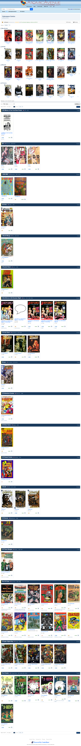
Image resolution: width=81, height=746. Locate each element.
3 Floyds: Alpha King (7, 641)
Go (14, 106)
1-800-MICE (5, 174)
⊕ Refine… (77, 104)
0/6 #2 (16, 164)
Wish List (46, 6)
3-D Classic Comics (7, 457)
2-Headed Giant (6, 267)
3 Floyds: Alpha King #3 (32, 664)
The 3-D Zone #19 (71, 629)
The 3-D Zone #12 (31, 629)
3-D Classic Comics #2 (5, 479)
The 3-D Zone (5, 581)
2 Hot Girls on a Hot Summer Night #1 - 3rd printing (20, 319)
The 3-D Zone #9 (4, 631)
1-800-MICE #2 (4, 196)
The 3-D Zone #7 (58, 603)
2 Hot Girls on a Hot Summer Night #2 (33, 321)
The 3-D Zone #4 (31, 604)
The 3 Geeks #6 (44, 695)
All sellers (22, 11)
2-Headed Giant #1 (4, 289)
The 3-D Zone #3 (18, 603)
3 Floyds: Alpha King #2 (19, 664)
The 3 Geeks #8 (71, 695)
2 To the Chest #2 (18, 353)
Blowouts (4, 65)
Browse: (2, 25)
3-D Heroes (5, 518)
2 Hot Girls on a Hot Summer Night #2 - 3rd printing (46, 321)
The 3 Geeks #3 (4, 695)
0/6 (3, 143)
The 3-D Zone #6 (44, 603)
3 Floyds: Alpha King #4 (46, 664)
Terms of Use (49, 739)
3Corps (4, 362)
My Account (29, 6)
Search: (4, 11)
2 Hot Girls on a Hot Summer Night (11, 298)
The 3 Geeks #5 (31, 695)
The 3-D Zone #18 (58, 631)
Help (34, 6)
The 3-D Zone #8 (71, 603)
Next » (78, 106)
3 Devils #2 (17, 509)
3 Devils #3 (30, 509)
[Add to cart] (12, 137)
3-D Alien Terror (6, 425)
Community (39, 6)
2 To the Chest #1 (4, 353)
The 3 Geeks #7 (57, 695)
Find (3, 9)
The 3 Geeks (5, 673)
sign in (72, 9)
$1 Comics (4, 83)
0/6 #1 (2, 165)
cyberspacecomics (12, 11)
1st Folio (4, 204)
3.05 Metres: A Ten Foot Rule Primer (12, 110)
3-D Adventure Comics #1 (6, 415)
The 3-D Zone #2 (4, 604)
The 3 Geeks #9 (4, 723)
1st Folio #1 (3, 227)
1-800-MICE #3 (17, 196)
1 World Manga (6, 236)
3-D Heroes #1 (4, 540)
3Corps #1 (3, 384)
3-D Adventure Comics (8, 393)
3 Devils (4, 487)
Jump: (17, 106)
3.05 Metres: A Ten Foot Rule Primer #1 (6, 133)
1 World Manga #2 (4, 257)
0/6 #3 (29, 164)
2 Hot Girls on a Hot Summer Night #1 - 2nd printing (6, 321)
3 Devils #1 (3, 509)
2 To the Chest (6, 332)
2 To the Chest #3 (31, 353)
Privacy (43, 739)
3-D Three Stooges (7, 549)
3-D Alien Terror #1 (5, 447)
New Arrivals (5, 28)
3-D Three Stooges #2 (5, 571)
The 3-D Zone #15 (44, 631)
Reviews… (76, 22)
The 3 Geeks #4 (18, 695)
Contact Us (38, 739)
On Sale (3, 46)
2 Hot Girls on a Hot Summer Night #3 (60, 321)
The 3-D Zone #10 (18, 631)
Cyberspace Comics (8, 16)
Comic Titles (32, 739)
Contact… (69, 22)
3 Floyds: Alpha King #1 (6, 663)
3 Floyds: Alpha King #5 (59, 664)
